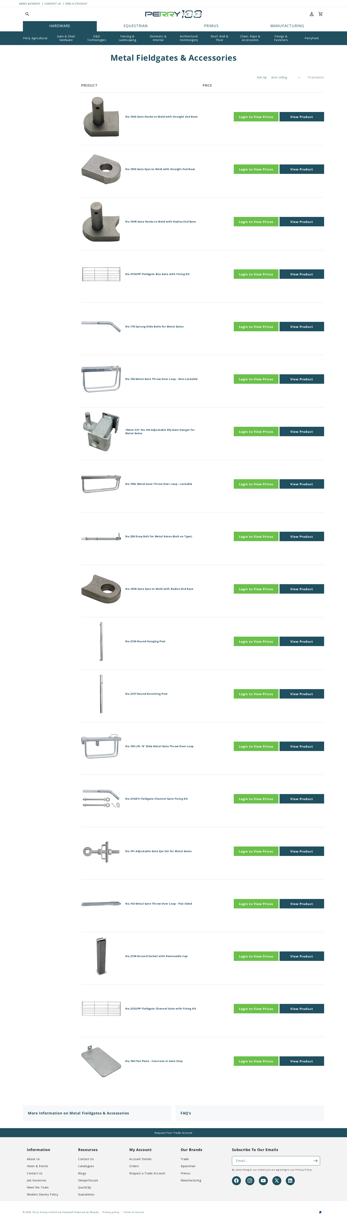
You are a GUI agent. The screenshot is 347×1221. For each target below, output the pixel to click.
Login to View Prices (256, 117)
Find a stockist (76, 3)
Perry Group (40, 1212)
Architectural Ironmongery (189, 38)
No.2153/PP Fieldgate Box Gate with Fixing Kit (157, 274)
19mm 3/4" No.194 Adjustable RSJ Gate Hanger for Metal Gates (160, 431)
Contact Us (53, 3)
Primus (186, 1173)
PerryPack (312, 38)
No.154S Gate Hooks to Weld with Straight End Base (161, 116)
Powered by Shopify (87, 1212)
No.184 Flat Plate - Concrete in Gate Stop (154, 1061)
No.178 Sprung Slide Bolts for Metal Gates (154, 326)
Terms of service (133, 1212)
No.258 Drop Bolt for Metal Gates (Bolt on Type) (158, 536)
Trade (185, 1159)
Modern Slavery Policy (42, 1194)
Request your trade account (173, 1133)
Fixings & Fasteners (281, 38)
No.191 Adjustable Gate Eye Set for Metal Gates (158, 851)
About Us (33, 1159)
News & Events (29, 3)
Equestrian (188, 1166)
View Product (301, 117)
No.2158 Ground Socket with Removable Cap (156, 956)
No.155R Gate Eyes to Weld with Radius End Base (159, 589)
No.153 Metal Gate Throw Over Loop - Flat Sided (158, 903)
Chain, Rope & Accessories (250, 38)
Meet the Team (38, 1187)
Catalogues (86, 1166)
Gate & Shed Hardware (66, 38)
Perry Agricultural (35, 38)
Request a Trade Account (147, 1173)
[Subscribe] (315, 1161)
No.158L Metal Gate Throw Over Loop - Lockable (158, 484)
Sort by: (262, 77)
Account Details (140, 1159)
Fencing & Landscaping (127, 38)
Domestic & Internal (158, 38)
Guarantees (86, 1194)
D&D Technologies (96, 38)
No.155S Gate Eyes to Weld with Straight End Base (160, 169)
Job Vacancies (36, 1180)
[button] (27, 14)
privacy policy (303, 1169)
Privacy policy (111, 1212)
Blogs (82, 1173)
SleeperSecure (88, 1180)
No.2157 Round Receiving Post (146, 694)
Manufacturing (191, 1180)
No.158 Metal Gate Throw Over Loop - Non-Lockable (161, 379)
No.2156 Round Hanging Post (145, 641)
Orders (134, 1166)
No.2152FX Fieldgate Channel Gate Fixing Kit (156, 798)
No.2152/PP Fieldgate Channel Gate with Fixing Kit (160, 1008)
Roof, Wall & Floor (220, 38)
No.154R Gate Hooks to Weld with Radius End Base (160, 221)
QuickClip (84, 1187)
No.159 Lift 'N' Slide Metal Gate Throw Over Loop (159, 746)
